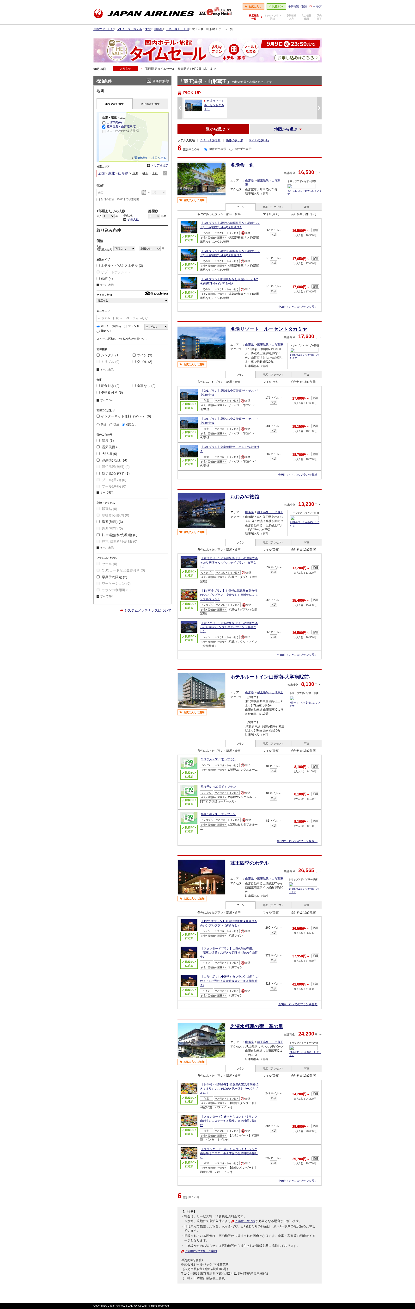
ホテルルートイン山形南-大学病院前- (270, 676)
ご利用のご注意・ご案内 (201, 1251)
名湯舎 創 (242, 165)
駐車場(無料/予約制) (119, 541)
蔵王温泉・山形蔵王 (270, 344)
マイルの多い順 (259, 140)
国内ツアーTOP (103, 29)
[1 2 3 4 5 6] (109, 216)
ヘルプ (317, 6)
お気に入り (255, 6)
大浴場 (109, 454)
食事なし (146, 386)
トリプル (110, 362)
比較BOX (277, 6)
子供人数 (131, 220)
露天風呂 (111, 447)
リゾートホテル (115, 272)
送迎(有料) (112, 528)
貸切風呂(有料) (115, 473)
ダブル (144, 362)
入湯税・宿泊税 (245, 1221)
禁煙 (103, 424)
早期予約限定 (114, 577)
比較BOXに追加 (190, 238)
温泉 (107, 440)
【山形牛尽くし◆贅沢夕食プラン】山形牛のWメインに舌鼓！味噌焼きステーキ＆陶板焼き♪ (229, 981)
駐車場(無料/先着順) (119, 535)
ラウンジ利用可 (116, 590)
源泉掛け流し (114, 460)
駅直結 (109, 509)
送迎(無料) (112, 522)
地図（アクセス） (273, 206)
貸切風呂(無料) (115, 467)
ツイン (144, 355)
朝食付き (110, 386)
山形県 (158, 29)
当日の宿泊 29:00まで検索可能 (120, 199)
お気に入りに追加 (194, 200)
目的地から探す (150, 103)
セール (109, 564)
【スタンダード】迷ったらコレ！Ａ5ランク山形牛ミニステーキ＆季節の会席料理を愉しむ (229, 1121)
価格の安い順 (234, 140)
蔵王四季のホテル (249, 863)
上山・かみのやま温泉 (123, 130)
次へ (319, 108)
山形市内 (114, 122)
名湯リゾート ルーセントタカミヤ (268, 329)
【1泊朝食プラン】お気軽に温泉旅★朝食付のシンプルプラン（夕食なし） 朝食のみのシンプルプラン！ (229, 595)
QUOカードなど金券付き (123, 570)
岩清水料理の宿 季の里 (256, 1026)
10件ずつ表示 (217, 149)
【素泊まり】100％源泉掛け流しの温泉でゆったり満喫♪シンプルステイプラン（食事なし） (229, 562)
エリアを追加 (157, 166)
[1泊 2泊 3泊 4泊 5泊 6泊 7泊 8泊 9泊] (158, 192)
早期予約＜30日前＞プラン (218, 759)
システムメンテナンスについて (147, 610)
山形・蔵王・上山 (177, 29)
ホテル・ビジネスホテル (122, 265)
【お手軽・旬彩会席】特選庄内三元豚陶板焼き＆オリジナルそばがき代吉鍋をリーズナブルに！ (229, 1089)
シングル (110, 355)
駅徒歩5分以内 (115, 515)
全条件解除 (160, 81)
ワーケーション (116, 583)
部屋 (163, 216)
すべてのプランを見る (297, 307)
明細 (315, 230)
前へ (179, 108)
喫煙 (116, 424)
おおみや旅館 (244, 496)
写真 (306, 206)
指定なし (106, 331)
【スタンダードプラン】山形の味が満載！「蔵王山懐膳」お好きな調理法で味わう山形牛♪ (229, 953)
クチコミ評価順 (210, 140)
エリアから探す (114, 103)
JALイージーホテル (129, 29)
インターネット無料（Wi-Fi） (126, 416)
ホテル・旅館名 (111, 326)
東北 (148, 29)
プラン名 (134, 326)
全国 (101, 173)
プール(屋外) (113, 486)
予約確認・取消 (297, 6)
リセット (165, 173)
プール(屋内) (113, 480)
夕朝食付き (112, 392)
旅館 (107, 278)
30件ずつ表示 (242, 149)
